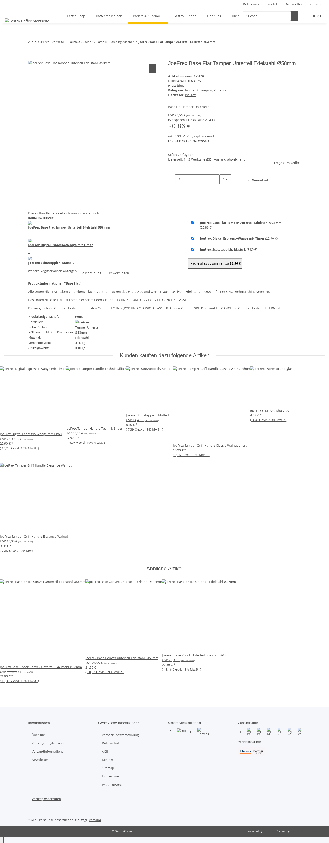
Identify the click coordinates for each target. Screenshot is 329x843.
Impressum (110, 776)
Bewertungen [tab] (119, 273)
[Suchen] (294, 16)
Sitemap (108, 768)
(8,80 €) (228, 249)
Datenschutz (111, 743)
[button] (305, 16)
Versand (208, 136)
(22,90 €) (239, 238)
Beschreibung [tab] (91, 273)
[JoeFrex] (82, 322)
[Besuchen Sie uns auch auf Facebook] (31, 806)
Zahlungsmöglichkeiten (49, 743)
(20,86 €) (241, 225)
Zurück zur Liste (38, 42)
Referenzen (251, 4)
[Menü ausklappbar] (9, 12)
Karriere (316, 4)
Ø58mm (81, 332)
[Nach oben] (2, 840)
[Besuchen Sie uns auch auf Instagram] (31, 811)
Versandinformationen (49, 751)
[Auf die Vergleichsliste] (152, 68)
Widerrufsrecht (113, 784)
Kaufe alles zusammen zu (215, 263)
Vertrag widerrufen (46, 799)
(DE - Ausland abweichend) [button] (226, 159)
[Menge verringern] (171, 179)
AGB (105, 751)
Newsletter (294, 4)
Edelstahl (82, 338)
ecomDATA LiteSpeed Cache (307, 831)
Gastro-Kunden (185, 16)
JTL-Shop (268, 831)
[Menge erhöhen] (222, 189)
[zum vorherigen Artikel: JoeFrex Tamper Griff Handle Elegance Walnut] (218, 43)
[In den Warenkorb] (31, 57)
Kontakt (273, 4)
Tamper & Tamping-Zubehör (205, 90)
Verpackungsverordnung (120, 735)
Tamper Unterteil (87, 327)
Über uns (214, 16)
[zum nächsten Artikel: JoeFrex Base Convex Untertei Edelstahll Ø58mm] (227, 43)
